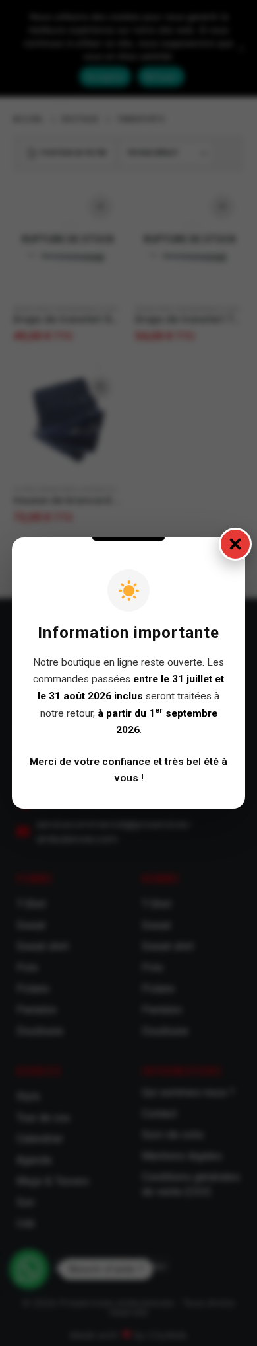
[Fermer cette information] (235, 544)
